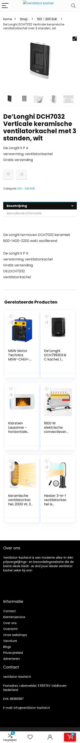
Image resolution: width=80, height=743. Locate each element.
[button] (75, 39)
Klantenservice (14, 617)
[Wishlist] (30, 737)
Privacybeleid (13, 653)
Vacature (10, 641)
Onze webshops (15, 635)
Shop (24, 19)
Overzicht (10, 629)
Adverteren (11, 659)
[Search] (73, 5)
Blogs (7, 647)
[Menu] (5, 5)
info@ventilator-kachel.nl (32, 708)
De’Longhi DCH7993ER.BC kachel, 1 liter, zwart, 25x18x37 (55, 359)
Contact (9, 611)
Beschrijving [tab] (17, 206)
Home (7, 19)
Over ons (10, 623)
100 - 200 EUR (47, 19)
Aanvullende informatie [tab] (24, 213)
